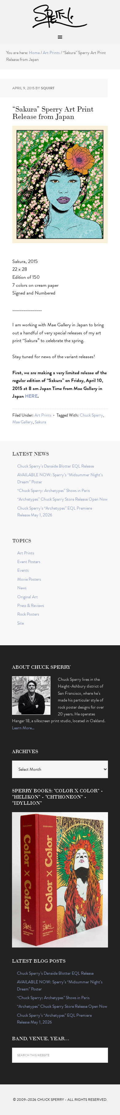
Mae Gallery (22, 422)
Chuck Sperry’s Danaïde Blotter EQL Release (55, 466)
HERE (31, 396)
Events (23, 570)
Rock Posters (28, 614)
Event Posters (28, 561)
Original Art (27, 597)
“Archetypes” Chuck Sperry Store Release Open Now (62, 499)
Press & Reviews (30, 605)
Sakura (40, 422)
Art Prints (42, 415)
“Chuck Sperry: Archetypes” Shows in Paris (53, 490)
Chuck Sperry (60, 15)
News (21, 588)
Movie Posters (29, 579)
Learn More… (23, 728)
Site (20, 623)
